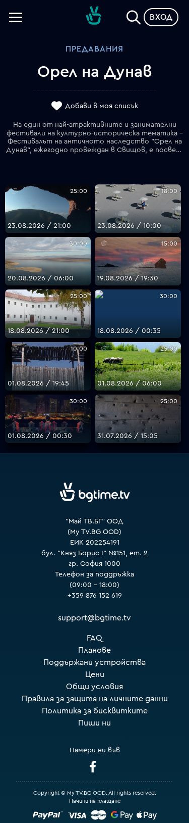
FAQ (94, 638)
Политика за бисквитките (95, 711)
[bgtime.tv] (94, 492)
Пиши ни (94, 723)
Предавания (94, 49)
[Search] (134, 15)
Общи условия (94, 687)
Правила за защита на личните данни (95, 699)
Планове (94, 650)
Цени (94, 674)
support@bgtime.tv (94, 618)
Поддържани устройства (94, 662)
